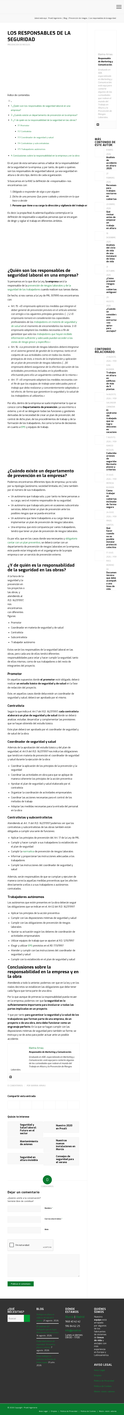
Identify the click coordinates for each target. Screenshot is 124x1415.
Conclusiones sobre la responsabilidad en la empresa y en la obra (46, 155)
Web (46, 1229)
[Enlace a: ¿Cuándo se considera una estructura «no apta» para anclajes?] (99, 297)
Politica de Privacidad (104, 1380)
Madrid (80, 1317)
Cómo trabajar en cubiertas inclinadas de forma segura (111, 499)
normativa (28, 851)
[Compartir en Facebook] (14, 1105)
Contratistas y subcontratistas (35, 143)
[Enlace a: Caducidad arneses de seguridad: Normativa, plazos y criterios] (99, 439)
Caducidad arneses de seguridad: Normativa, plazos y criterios (112, 461)
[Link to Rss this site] (114, 1407)
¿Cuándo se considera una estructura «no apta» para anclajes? (112, 320)
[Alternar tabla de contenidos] (10, 101)
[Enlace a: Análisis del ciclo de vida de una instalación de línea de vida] (99, 234)
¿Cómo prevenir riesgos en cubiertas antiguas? (111, 285)
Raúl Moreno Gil (110, 565)
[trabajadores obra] (44, 72)
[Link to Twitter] (96, 1407)
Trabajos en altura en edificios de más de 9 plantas (111, 381)
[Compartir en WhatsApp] (49, 1105)
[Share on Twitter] (38, 1105)
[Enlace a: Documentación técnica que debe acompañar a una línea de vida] (99, 556)
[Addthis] (10, 1077)
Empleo (97, 1375)
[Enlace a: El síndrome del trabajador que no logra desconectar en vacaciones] (99, 395)
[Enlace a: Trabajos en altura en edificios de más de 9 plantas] (99, 360)
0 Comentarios (15, 1085)
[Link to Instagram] (109, 1407)
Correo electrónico (53, 1218)
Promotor (25, 125)
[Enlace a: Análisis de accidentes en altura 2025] (99, 151)
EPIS (23, 427)
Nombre (49, 1208)
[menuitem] (110, 7)
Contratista (26, 131)
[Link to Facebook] (100, 1407)
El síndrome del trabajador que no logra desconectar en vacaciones (113, 421)
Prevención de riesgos (19, 44)
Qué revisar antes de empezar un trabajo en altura (111, 220)
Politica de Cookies (103, 1386)
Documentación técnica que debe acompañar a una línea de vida (114, 581)
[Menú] (117, 7)
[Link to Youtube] (105, 1407)
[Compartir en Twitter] (26, 1105)
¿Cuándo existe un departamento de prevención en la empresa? (45, 115)
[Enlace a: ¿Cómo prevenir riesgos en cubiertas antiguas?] (99, 268)
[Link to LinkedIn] (91, 1407)
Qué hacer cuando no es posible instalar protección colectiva (112, 538)
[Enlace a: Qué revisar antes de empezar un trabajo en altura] (99, 205)
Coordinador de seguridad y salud (37, 137)
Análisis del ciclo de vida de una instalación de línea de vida (112, 253)
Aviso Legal (99, 1370)
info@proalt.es (73, 1330)
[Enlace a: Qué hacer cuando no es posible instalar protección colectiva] (99, 512)
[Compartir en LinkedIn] (61, 1105)
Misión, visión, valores (104, 1391)
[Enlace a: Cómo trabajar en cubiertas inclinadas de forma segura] (99, 476)
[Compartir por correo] (73, 1105)
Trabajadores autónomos (33, 149)
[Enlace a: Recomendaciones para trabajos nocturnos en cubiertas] (99, 174)
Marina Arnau (38, 1085)
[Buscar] (110, 7)
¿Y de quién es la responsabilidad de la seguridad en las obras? (45, 120)
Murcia (69, 1317)
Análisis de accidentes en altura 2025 (112, 163)
